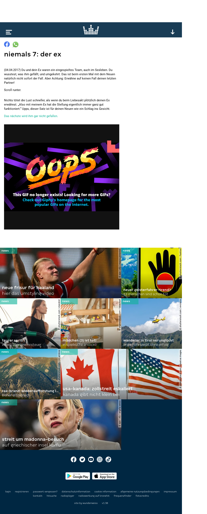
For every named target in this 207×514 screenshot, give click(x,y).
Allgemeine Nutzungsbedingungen (140, 491)
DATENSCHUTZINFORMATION (76, 491)
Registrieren (22, 491)
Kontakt (38, 495)
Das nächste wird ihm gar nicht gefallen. (31, 116)
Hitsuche (52, 495)
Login (8, 491)
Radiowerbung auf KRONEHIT (94, 495)
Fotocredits (142, 495)
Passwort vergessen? (45, 491)
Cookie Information (105, 491)
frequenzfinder (123, 495)
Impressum (170, 491)
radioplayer (68, 495)
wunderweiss (90, 503)
